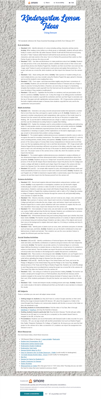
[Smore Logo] (33, 2)
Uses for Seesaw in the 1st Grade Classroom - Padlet (38, 352)
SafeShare (24, 310)
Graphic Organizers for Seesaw (31, 361)
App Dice (24, 357)
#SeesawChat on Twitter (29, 366)
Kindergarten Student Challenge (31, 346)
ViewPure (33, 310)
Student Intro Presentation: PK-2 (31, 341)
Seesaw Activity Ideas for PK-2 (31, 350)
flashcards (56, 339)
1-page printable (46, 339)
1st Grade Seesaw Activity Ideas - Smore (34, 355)
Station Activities (26, 363)
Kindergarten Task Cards (29, 348)
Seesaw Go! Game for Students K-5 (32, 359)
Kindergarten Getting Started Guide (32, 344)
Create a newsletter (31, 394)
